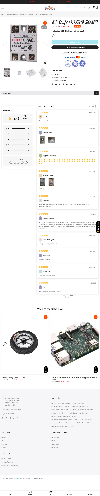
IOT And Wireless (72, 413)
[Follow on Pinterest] (17, 418)
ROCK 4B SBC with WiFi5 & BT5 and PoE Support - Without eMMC (74, 378)
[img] (43, 113)
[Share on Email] (71, 84)
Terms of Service (7, 462)
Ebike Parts (65, 410)
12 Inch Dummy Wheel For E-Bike (13, 378)
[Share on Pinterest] (60, 84)
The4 (41, 478)
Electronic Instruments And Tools (82, 410)
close (4, 2)
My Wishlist (55, 438)
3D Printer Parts (78, 403)
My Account (55, 447)
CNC (78, 423)
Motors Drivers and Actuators (61, 403)
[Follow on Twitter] (6, 418)
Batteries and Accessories (60, 406)
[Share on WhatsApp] (74, 84)
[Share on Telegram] (67, 84)
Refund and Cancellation (9, 465)
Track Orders (55, 444)
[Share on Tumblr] (63, 84)
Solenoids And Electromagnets (61, 420)
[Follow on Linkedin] (13, 418)
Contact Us (5, 447)
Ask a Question (56, 70)
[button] (18, 128)
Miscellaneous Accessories (60, 426)
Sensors (54, 423)
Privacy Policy (6, 459)
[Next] (45, 43)
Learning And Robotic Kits (79, 406)
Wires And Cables (86, 420)
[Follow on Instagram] (10, 418)
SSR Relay (63, 80)
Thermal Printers (87, 423)
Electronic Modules (57, 413)
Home (3, 14)
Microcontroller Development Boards (63, 416)
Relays (76, 420)
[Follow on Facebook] (2, 418)
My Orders (54, 441)
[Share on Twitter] (56, 84)
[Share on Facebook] (52, 84)
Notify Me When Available (75, 47)
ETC (72, 426)
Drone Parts (55, 410)
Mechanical (83, 413)
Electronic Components (67, 423)
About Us (4, 441)
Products (4, 444)
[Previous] (5, 43)
